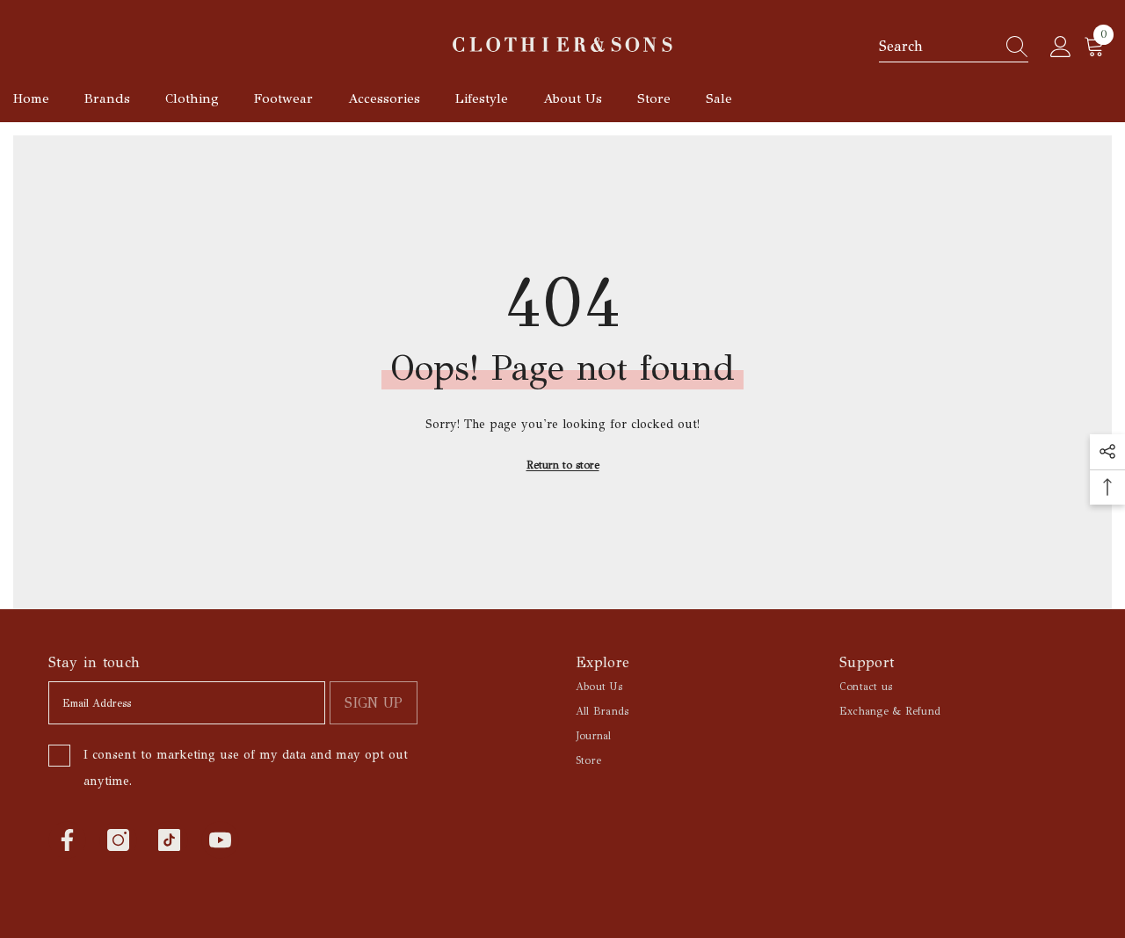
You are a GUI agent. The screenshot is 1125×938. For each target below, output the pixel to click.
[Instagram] (118, 840)
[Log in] (1060, 47)
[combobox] (937, 47)
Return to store (562, 465)
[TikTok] (169, 840)
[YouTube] (220, 840)
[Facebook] (67, 840)
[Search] (953, 47)
